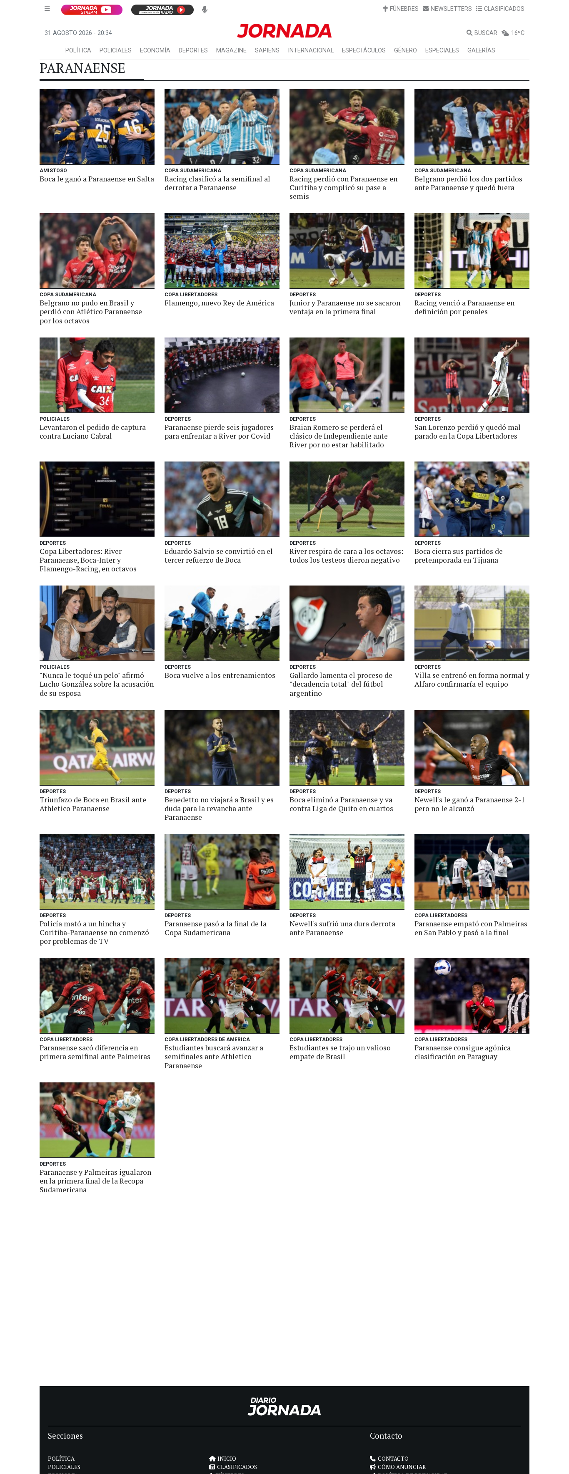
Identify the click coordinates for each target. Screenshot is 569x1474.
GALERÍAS (481, 50)
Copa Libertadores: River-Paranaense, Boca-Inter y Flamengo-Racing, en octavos (88, 559)
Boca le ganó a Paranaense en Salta (97, 179)
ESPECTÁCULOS (364, 50)
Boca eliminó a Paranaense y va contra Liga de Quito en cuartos (341, 804)
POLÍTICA (78, 50)
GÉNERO (405, 50)
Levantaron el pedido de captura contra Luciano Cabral (93, 431)
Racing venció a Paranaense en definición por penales (464, 307)
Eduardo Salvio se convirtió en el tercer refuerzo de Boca (219, 555)
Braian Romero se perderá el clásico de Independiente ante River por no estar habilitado (338, 435)
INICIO (226, 1458)
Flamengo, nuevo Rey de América (219, 303)
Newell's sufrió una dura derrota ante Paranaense (342, 928)
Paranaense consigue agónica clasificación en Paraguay (462, 1052)
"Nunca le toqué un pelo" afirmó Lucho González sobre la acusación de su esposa (97, 683)
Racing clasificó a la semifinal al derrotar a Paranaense (217, 183)
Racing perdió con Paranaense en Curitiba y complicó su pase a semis (343, 187)
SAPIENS (267, 50)
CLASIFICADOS (504, 8)
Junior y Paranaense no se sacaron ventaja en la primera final (344, 307)
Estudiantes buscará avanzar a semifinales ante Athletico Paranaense (214, 1056)
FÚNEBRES (404, 8)
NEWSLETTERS (451, 8)
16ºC (517, 33)
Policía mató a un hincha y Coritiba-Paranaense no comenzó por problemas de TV (94, 932)
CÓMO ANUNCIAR (402, 1467)
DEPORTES (193, 50)
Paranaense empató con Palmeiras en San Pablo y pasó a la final (470, 928)
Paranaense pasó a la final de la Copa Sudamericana (216, 928)
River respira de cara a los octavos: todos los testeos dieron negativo (346, 555)
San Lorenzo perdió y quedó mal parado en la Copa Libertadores (467, 431)
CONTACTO (393, 1458)
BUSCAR (485, 33)
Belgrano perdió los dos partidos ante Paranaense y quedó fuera (468, 183)
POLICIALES (116, 50)
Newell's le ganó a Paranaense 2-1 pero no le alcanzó (469, 804)
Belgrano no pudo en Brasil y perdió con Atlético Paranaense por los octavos (91, 311)
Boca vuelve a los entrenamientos (220, 675)
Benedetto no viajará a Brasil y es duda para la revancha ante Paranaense (219, 808)
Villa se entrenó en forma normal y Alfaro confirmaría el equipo (471, 679)
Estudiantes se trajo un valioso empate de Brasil (340, 1052)
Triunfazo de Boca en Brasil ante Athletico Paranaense (93, 804)
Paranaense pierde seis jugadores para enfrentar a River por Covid (219, 431)
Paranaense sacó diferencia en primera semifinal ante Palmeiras (95, 1052)
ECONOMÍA (155, 50)
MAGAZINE (231, 50)
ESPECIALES (442, 50)
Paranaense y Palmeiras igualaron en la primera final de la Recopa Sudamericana (95, 1180)
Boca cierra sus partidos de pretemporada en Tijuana (458, 555)
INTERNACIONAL (311, 50)
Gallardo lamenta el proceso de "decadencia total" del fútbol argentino (340, 683)
